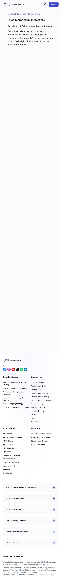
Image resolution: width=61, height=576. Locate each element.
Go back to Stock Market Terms (25, 14)
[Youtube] (13, 370)
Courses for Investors (15, 498)
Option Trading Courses (16, 521)
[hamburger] (5, 4)
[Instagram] (9, 370)
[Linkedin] (25, 370)
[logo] (16, 4)
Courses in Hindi (12, 543)
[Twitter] (17, 370)
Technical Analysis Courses (17, 532)
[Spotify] (21, 370)
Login (53, 4)
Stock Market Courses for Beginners (21, 487)
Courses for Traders (14, 509)
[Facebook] (5, 370)
